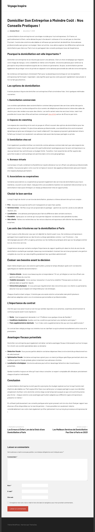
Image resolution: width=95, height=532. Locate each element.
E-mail (9, 491)
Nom (9, 485)
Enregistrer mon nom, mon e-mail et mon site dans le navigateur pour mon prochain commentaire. (41, 502)
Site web (10, 497)
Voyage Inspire (16, 6)
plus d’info (52, 114)
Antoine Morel (14, 31)
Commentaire (12, 457)
